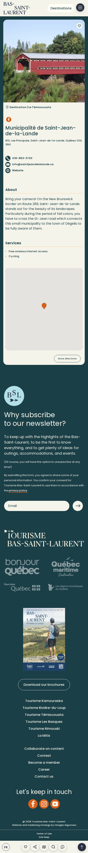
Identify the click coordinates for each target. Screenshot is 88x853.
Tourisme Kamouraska (44, 700)
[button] (44, 306)
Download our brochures (44, 684)
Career (44, 769)
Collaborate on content (44, 748)
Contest (44, 755)
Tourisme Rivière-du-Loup (44, 707)
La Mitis (44, 735)
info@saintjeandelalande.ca (33, 164)
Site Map (44, 837)
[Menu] (80, 7)
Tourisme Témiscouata (44, 714)
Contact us (44, 776)
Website (17, 170)
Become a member (44, 762)
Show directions (67, 358)
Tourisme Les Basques (44, 721)
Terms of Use (44, 833)
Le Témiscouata (39, 107)
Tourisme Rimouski (44, 728)
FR (6, 847)
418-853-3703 (22, 158)
